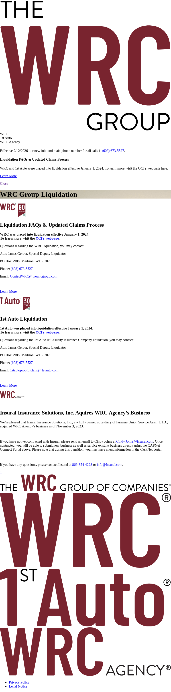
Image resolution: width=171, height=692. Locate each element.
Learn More (8, 176)
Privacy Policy (19, 682)
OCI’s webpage (47, 238)
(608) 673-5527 (113, 151)
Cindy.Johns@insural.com (134, 441)
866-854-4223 (82, 464)
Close (4, 183)
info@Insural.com (109, 464)
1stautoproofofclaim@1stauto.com (34, 370)
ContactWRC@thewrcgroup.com (33, 276)
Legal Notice (18, 686)
